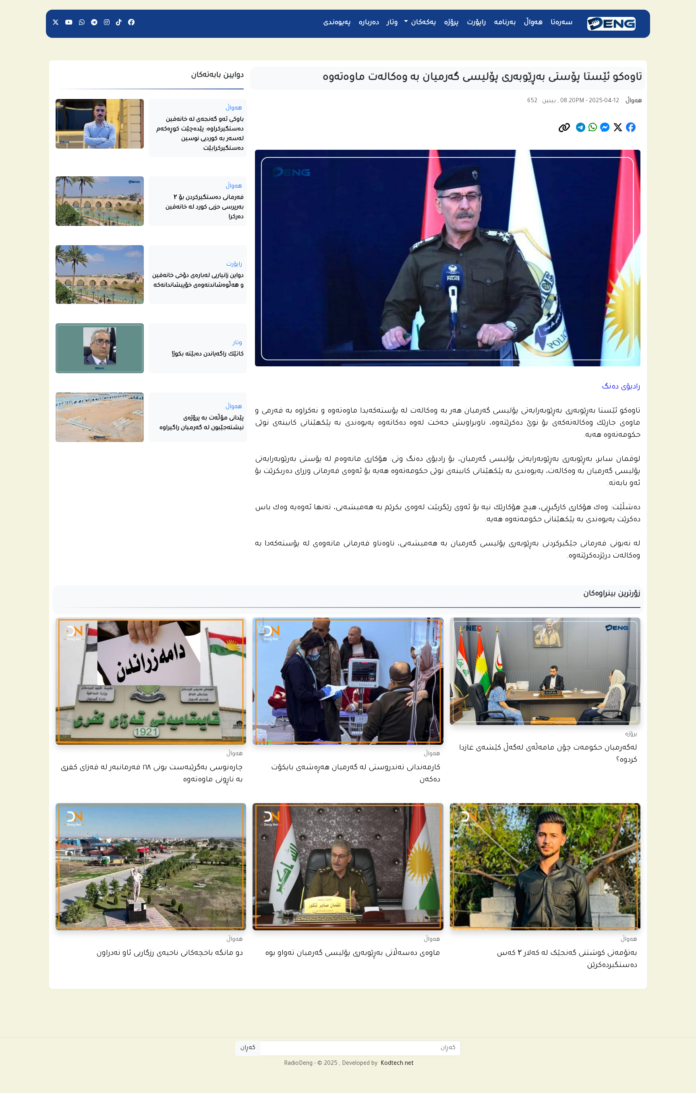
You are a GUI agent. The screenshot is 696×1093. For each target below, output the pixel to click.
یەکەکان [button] (423, 23)
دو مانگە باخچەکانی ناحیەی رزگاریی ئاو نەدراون (169, 954)
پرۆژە (451, 23)
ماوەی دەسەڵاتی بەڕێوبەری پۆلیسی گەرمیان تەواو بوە (352, 954)
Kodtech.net (397, 1064)
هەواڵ (533, 23)
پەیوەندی (337, 23)
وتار (392, 23)
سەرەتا (562, 23)
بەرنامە (505, 23)
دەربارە (369, 23)
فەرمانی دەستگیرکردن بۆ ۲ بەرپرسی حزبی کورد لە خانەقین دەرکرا (205, 208)
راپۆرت (476, 23)
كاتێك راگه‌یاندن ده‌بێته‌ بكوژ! (208, 354)
